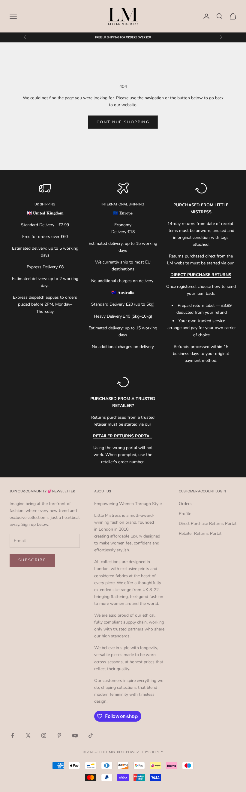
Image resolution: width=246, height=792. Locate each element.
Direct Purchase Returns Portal (207, 523)
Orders (185, 504)
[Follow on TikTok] (91, 735)
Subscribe (32, 560)
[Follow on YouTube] (75, 735)
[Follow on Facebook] (13, 735)
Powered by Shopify (144, 752)
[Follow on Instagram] (44, 735)
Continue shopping (123, 122)
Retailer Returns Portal (200, 533)
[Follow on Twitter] (28, 735)
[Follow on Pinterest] (59, 735)
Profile (185, 513)
